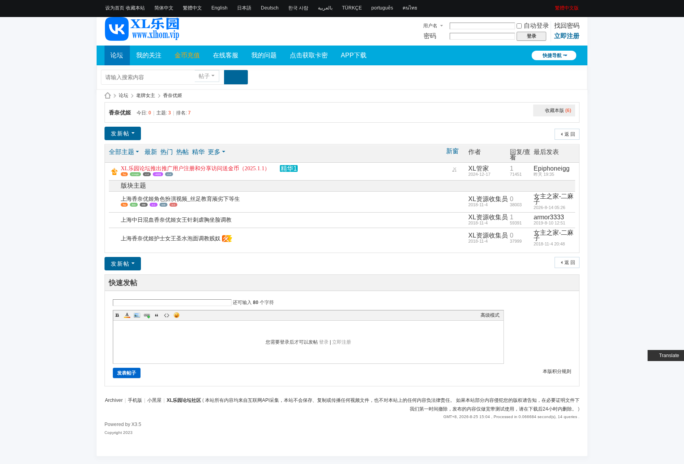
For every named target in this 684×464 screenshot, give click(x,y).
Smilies (176, 315)
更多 (214, 151)
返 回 (569, 134)
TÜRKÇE (352, 8)
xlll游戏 (158, 174)
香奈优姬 (172, 95)
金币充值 (187, 55)
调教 (144, 204)
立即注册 (567, 35)
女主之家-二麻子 (554, 199)
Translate (669, 355)
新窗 (452, 151)
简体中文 (163, 8)
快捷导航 (552, 55)
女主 (173, 204)
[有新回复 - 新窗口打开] (115, 202)
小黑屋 (154, 400)
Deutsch (270, 8)
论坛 (116, 55)
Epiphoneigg (552, 168)
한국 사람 (298, 8)
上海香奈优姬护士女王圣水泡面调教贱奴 (170, 239)
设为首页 (114, 8)
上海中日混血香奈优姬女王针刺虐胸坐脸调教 (176, 220)
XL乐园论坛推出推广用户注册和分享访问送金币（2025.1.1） (195, 168)
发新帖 (120, 133)
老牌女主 (145, 95)
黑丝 (134, 204)
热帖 (182, 151)
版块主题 (133, 185)
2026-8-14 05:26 (549, 207)
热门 (166, 151)
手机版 (135, 400)
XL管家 (478, 168)
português (382, 8)
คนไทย (410, 8)
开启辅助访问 (552, 5)
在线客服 (225, 55)
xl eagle (135, 174)
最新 (150, 151)
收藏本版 (558, 110)
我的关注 (149, 55)
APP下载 (354, 55)
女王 (154, 204)
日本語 (244, 8)
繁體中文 (192, 8)
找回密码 (567, 25)
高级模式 (490, 315)
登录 (324, 342)
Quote (157, 315)
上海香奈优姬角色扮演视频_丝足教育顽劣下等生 (180, 199)
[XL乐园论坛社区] (142, 37)
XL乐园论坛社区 (107, 95)
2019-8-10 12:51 (549, 223)
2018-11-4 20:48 (549, 244)
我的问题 (264, 55)
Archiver (114, 400)
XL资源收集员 (488, 199)
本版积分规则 (557, 371)
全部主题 (121, 151)
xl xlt (169, 174)
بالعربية (325, 8)
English (219, 8)
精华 (198, 151)
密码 (430, 35)
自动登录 (536, 25)
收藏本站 (135, 8)
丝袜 (163, 204)
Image (137, 315)
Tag (124, 174)
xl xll (147, 174)
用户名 (430, 26)
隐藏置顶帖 (454, 170)
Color (127, 315)
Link (147, 315)
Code (167, 315)
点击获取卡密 (309, 55)
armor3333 (549, 217)
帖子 (204, 76)
